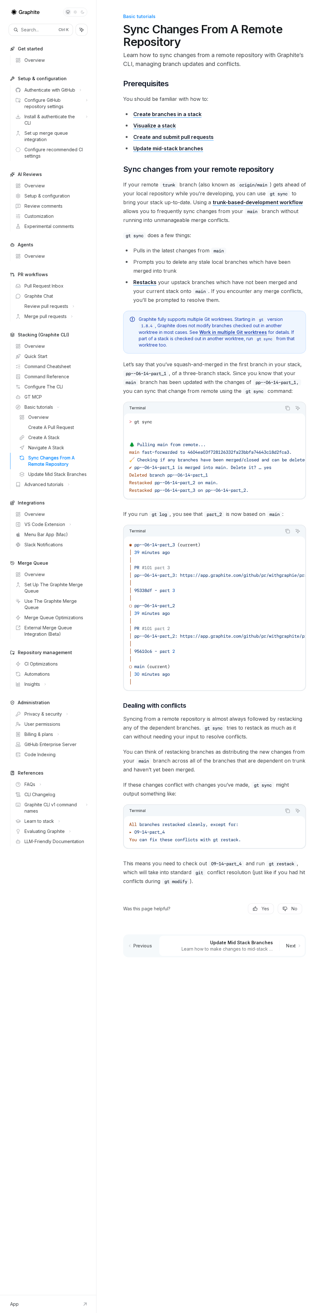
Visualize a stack (154, 125)
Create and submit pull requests (173, 137)
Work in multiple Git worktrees (233, 332)
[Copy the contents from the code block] (287, 408)
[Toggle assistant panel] (81, 30)
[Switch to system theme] (68, 12)
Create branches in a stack (167, 114)
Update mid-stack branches (168, 148)
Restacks (144, 282)
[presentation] (214, 455)
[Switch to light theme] (75, 12)
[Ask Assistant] (298, 408)
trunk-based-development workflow (258, 202)
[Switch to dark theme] (82, 12)
